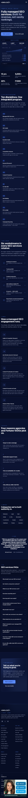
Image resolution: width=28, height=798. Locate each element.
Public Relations (4, 748)
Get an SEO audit (19, 34)
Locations (17, 765)
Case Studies (18, 754)
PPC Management (4, 745)
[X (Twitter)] (5, 721)
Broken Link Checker (19, 730)
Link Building (3, 730)
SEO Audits (3, 734)
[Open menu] (26, 2)
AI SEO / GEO (4, 741)
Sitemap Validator (18, 734)
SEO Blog (17, 763)
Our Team (17, 760)
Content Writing (4, 743)
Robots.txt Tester (19, 741)
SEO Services (4, 728)
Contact (17, 767)
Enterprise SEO (4, 754)
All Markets (3, 763)
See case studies (9, 686)
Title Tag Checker (18, 739)
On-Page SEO (4, 737)
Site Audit (17, 732)
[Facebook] (8, 721)
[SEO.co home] (5, 2)
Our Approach (18, 758)
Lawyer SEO (3, 756)
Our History (17, 756)
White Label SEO (4, 732)
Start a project (7, 34)
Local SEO (3, 739)
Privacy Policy (3, 794)
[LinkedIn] (2, 721)
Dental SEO (3, 760)
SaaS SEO (3, 758)
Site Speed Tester (19, 737)
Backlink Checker (18, 728)
